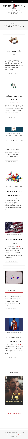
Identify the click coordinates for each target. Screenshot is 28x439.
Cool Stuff (14, 285)
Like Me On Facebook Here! (14, 413)
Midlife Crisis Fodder (14, 133)
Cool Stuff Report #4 (14, 291)
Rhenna (19, 57)
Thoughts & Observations (14, 46)
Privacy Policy (17, 434)
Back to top (13, 436)
